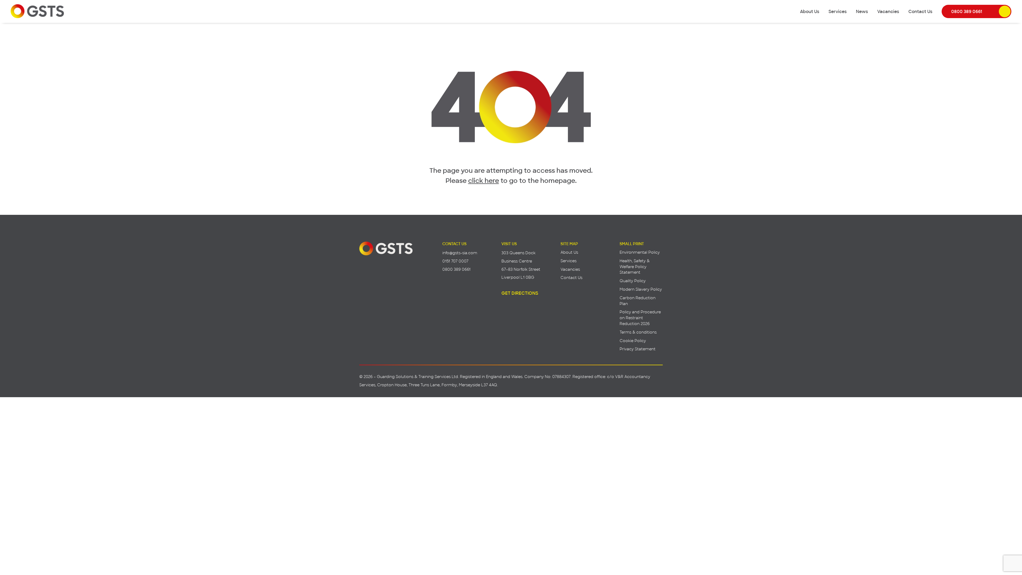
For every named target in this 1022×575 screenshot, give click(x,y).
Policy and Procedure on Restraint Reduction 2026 (640, 317)
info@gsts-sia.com (459, 253)
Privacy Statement (638, 349)
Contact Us (920, 11)
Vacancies (888, 11)
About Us (809, 11)
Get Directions (519, 293)
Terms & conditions (638, 332)
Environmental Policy (640, 252)
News (862, 11)
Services (838, 11)
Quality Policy (633, 281)
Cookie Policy (633, 340)
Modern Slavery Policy (641, 289)
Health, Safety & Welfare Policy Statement (635, 266)
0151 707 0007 (455, 261)
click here (483, 180)
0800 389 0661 (966, 11)
